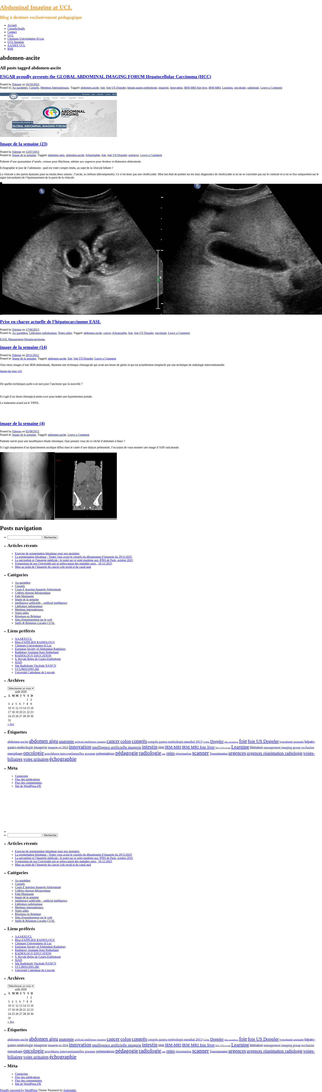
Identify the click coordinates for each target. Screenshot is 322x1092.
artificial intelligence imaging (90, 741)
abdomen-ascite (90, 87)
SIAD (18, 662)
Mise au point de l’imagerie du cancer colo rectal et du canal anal (53, 566)
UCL (10, 35)
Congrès (34, 87)
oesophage (15, 753)
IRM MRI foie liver (195, 87)
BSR (10, 48)
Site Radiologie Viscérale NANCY (35, 665)
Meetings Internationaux (54, 87)
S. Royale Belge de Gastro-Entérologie (38, 659)
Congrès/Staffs (16, 28)
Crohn (206, 742)
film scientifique (231, 742)
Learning (227, 87)
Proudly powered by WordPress (18, 1090)
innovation (176, 87)
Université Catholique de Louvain (35, 672)
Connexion (21, 776)
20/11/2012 (32, 355)
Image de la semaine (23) (23, 143)
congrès (139, 741)
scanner (200, 753)
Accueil (12, 25)
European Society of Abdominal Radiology (40, 648)
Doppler (217, 741)
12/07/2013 (32, 151)
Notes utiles (65, 333)
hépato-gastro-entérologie (142, 87)
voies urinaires (36, 759)
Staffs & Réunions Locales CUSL (35, 623)
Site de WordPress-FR (28, 786)
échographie (93, 155)
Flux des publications (27, 779)
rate (164, 754)
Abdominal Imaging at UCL (36, 7)
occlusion (307, 747)
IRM (161, 747)
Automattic (69, 1090)
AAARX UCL (16, 45)
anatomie (66, 741)
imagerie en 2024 (58, 747)
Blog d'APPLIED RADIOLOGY (35, 642)
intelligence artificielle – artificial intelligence (41, 602)
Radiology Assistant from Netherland (37, 652)
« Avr (10, 724)
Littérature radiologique (43, 333)
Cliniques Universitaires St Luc (25, 38)
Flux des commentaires (28, 782)
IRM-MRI (215, 87)
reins (170, 753)
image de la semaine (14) (23, 347)
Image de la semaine (24, 155)
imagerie (164, 87)
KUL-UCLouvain (223, 748)
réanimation (183, 753)
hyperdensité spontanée (292, 741)
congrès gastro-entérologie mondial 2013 (175, 741)
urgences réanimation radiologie (274, 753)
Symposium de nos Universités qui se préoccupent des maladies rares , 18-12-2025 (63, 563)
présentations (105, 753)
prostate (90, 753)
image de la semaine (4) (22, 423)
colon (125, 741)
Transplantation (219, 753)
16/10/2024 (32, 84)
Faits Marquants (24, 596)
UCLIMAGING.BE (27, 669)
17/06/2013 (32, 329)
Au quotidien (20, 87)
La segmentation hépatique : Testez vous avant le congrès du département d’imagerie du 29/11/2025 (73, 556)
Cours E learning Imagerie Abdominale (38, 589)
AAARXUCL (23, 638)
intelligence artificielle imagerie (116, 747)
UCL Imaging (15, 42)
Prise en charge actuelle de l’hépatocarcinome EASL (50, 321)
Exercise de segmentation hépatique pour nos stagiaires (47, 553)
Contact (12, 32)
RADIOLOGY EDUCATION (33, 655)
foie (102, 87)
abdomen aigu (56, 155)
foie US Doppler (116, 87)
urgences (133, 155)
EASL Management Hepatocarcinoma (22, 339)
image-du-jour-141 (11, 371)
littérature (256, 747)
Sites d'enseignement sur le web (33, 619)
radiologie (253, 87)
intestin (149, 747)
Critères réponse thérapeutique (32, 592)
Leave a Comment (271, 87)
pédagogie (126, 753)
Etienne (16, 84)
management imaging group (282, 747)
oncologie (240, 87)
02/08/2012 (32, 431)
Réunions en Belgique (28, 616)
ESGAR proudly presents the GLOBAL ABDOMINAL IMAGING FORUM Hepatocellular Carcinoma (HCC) (105, 76)
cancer (107, 333)
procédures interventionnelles (64, 753)
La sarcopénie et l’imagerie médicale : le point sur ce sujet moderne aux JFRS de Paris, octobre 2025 (74, 560)
